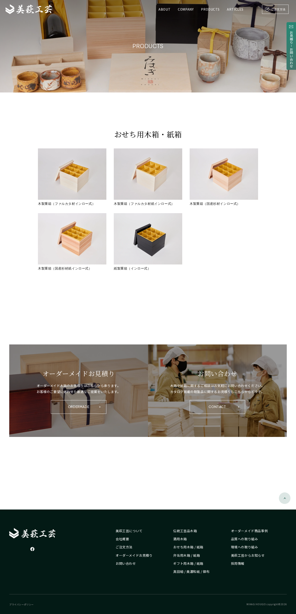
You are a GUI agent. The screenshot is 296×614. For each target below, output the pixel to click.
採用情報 (237, 563)
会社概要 (122, 539)
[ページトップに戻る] (284, 498)
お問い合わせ (126, 563)
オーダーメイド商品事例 (249, 530)
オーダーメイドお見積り (134, 555)
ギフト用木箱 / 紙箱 (188, 563)
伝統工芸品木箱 (185, 530)
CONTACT (217, 407)
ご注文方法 (124, 547)
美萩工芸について (129, 530)
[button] (185, 9)
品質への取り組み (244, 539)
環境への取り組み (244, 547)
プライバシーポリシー (21, 604)
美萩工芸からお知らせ (248, 555)
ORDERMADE (78, 407)
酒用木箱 (180, 539)
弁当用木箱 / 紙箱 (186, 555)
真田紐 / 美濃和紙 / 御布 (191, 571)
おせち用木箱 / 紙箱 (188, 547)
